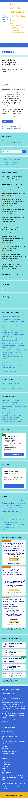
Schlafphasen (8, 128)
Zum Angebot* (14, 559)
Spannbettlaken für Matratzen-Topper (14, 741)
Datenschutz (13, 164)
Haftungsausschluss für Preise (11, 159)
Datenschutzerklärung (8, 693)
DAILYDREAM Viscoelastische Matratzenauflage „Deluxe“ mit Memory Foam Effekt (12, 267)
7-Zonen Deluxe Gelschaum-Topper (14, 193)
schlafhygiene (19, 514)
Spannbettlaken (21, 517)
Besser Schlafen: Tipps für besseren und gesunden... (15, 674)
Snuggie (9, 517)
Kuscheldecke (22, 503)
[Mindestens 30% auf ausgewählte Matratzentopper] (14, 433)
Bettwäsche (12, 500)
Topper (8, 522)
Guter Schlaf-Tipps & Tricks (12, 126)
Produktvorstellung (10, 512)
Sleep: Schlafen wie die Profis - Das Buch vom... (16, 651)
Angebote (5, 748)
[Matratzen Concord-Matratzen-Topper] (14, 468)
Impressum (5, 164)
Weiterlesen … (8, 121)
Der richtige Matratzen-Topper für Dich (18, 11)
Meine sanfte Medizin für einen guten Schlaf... (16, 659)
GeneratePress (18, 795)
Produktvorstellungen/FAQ (9, 753)
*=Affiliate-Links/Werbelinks (10, 162)
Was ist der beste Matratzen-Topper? (13, 343)
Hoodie (9, 503)
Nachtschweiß (4, 509)
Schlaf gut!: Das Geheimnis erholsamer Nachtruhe (15, 644)
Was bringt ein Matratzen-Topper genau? (14, 350)
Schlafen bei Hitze (12, 514)
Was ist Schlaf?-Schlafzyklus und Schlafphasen (10, 62)
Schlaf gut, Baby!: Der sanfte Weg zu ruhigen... (15, 667)
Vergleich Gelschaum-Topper (10, 386)
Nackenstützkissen (11, 509)
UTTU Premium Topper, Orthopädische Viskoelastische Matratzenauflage (12, 238)
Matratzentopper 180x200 (17, 507)
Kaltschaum (15, 503)
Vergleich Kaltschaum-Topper (10, 383)
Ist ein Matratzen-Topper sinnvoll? (12, 319)
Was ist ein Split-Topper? (9, 371)
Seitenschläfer (4, 517)
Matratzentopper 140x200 (7, 507)
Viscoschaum (18, 527)
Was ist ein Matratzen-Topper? (11, 316)
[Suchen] (24, 151)
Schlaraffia (20, 516)
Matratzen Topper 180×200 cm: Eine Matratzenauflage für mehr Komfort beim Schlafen (14, 406)
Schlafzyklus (16, 128)
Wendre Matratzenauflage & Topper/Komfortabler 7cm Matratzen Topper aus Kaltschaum (14, 256)
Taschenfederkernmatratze (7, 519)
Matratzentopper (13, 505)
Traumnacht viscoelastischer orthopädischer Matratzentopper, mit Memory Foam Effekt (13, 201)
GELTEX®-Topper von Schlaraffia (13, 275)
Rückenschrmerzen (5, 514)
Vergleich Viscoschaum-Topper (11, 388)
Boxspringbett (18, 500)
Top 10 (3, 522)
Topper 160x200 (15, 522)
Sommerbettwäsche (14, 517)
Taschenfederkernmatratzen (10, 751)
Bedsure (3, 500)
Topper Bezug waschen (14, 524)
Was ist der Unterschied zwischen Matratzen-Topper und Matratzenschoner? (12, 367)
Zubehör (3, 529)
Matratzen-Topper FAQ (8, 734)
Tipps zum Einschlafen (20, 519)
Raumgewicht (20, 512)
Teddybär (14, 519)
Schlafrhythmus (10, 516)
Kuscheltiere (4, 505)
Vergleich (9, 527)
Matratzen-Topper (7, 731)
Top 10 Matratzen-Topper (9, 736)
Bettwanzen (8, 500)
